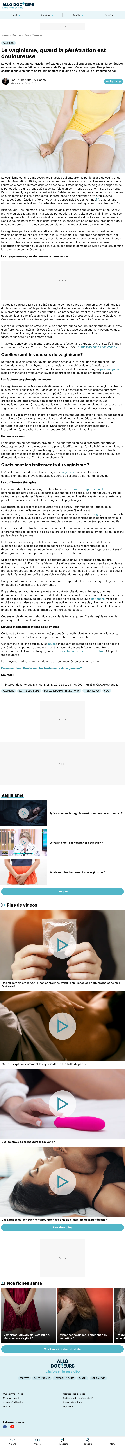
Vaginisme (37, 35)
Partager (115, 81)
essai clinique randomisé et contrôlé (81, 651)
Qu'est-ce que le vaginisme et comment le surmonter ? (86, 813)
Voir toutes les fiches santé (62, 1349)
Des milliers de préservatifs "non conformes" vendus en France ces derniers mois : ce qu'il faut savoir (61, 984)
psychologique (109, 369)
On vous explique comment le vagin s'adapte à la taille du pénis (44, 1064)
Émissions (109, 15)
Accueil (5, 35)
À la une (12, 1444)
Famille (76, 15)
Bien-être (45, 15)
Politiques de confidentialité (78, 1398)
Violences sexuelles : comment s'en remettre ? (83, 1336)
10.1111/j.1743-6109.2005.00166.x (96, 347)
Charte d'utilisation (13, 1402)
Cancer (83, 1378)
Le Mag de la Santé (64, 1378)
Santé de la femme (29, 691)
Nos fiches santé (24, 1283)
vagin (96, 514)
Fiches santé (62, 1444)
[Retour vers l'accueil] (62, 5)
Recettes (24, 1378)
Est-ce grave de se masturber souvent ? (28, 1142)
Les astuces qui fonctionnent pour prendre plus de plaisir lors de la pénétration (54, 1220)
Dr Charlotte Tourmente (31, 80)
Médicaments (98, 1378)
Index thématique (72, 1402)
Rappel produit (42, 1378)
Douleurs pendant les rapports (61, 691)
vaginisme (68, 472)
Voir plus (62, 891)
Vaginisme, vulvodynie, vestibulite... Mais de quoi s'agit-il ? (27, 1336)
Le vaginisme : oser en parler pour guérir (76, 843)
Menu (112, 1444)
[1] (97, 199)
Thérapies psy (91, 691)
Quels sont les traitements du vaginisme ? (77, 872)
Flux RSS (7, 1406)
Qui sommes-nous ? (14, 1393)
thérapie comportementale (87, 489)
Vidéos (37, 1444)
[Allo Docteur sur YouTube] (12, 1426)
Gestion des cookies (74, 1393)
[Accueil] (63, 1366)
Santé (14, 15)
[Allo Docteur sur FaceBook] (5, 1426)
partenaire (98, 598)
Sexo (27, 35)
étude (51, 643)
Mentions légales (12, 1398)
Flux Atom (68, 1406)
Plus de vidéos (22, 905)
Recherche (87, 1444)
